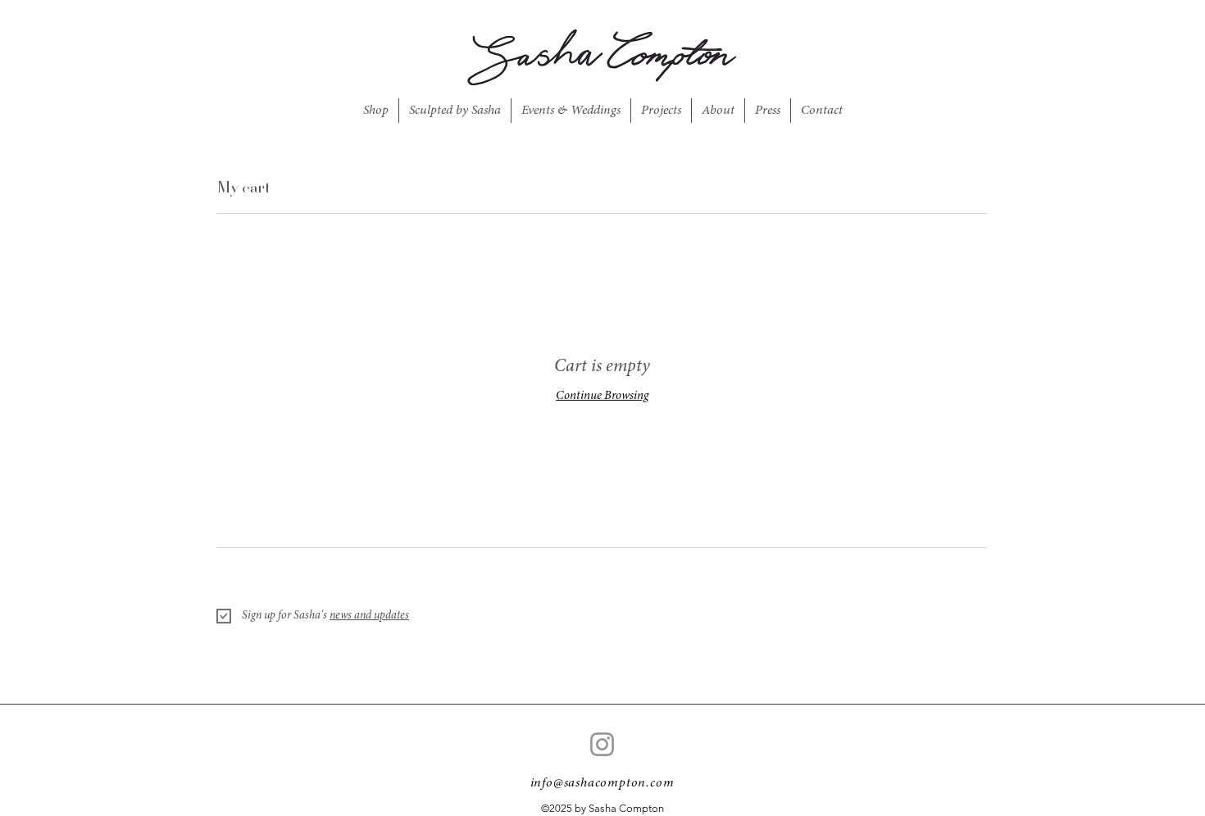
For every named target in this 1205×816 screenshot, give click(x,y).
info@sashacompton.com (602, 783)
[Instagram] (602, 744)
